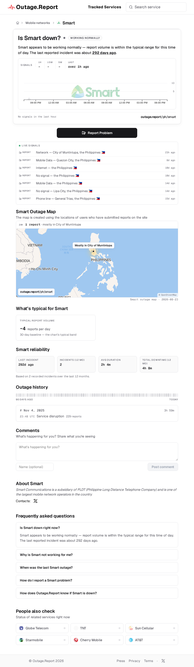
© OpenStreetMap (167, 294)
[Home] (17, 23)
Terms (148, 661)
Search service (147, 7)
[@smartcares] (35, 501)
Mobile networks (38, 23)
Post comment (163, 467)
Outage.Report (37, 7)
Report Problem (100, 133)
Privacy (134, 661)
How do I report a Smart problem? (46, 580)
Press (121, 661)
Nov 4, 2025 (32, 410)
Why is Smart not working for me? (46, 555)
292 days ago (104, 52)
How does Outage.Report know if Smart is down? (58, 593)
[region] (97, 263)
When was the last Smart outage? (46, 567)
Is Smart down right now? (40, 528)
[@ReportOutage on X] (163, 661)
